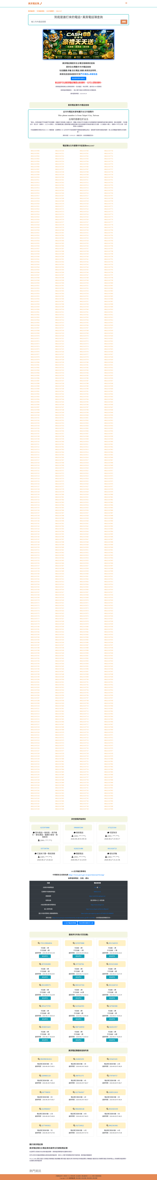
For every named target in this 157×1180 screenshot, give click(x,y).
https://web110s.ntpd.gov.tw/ (97, 896)
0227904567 (79, 1092)
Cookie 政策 (91, 1176)
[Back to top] (153, 1170)
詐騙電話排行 (59, 1176)
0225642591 (79, 1006)
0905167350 (79, 985)
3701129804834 (46, 943)
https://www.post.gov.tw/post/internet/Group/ (86, 875)
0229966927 (46, 1109)
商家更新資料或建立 (78, 78)
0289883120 (46, 1076)
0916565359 (113, 1109)
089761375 (80, 1076)
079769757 (113, 1076)
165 (99, 887)
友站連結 (78, 1176)
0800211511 (97, 891)
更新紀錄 (73, 1176)
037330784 (45, 848)
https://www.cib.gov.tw (97, 904)
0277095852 (46, 1125)
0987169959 (79, 1027)
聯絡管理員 (98, 1176)
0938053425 (46, 1027)
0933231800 (113, 964)
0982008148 (79, 1109)
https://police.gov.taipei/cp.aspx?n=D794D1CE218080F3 (97, 913)
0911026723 (112, 848)
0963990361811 (46, 1059)
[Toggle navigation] (126, 3)
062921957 (113, 1027)
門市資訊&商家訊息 (89, 74)
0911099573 (46, 985)
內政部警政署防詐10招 (86, 923)
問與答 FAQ (67, 1176)
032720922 (80, 1125)
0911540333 (113, 943)
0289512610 (113, 1092)
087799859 (46, 1092)
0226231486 (78, 848)
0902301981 (113, 1125)
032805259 (80, 1059)
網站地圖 (78, 1178)
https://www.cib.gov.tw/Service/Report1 (97, 909)
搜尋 (124, 22)
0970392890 (46, 964)
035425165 (113, 1059)
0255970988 (44, 828)
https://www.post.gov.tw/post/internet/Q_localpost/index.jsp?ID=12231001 (74, 917)
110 (95, 887)
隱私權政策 (84, 1176)
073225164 (112, 828)
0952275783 (46, 1006)
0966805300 (78, 828)
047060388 (113, 1006)
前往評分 (45, 956)
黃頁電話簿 (34, 3)
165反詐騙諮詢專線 (70, 923)
